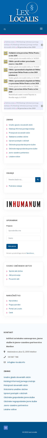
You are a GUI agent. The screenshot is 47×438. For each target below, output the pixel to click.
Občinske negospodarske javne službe (23, 149)
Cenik (11, 313)
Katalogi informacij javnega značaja (21, 129)
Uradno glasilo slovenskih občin (21, 125)
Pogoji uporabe (14, 305)
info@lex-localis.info (16, 362)
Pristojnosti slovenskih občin (19, 133)
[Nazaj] (42, 45)
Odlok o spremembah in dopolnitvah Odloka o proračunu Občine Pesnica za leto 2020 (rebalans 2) (24, 72)
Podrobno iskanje (15, 186)
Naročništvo (13, 301)
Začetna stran (9, 42)
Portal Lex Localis (15, 309)
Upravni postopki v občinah (19, 141)
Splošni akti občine (16, 271)
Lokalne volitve (14, 157)
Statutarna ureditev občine (18, 137)
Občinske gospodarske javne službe (22, 145)
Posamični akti (14, 279)
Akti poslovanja (14, 275)
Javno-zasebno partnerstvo (19, 153)
